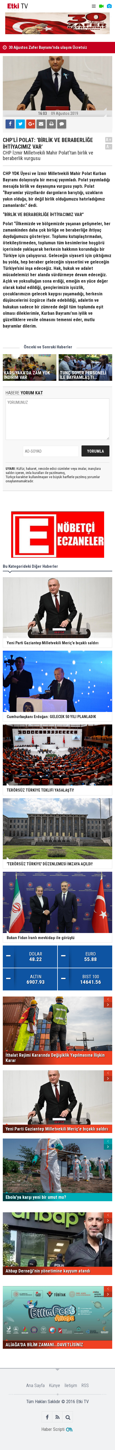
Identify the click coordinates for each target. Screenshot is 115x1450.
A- (108, 146)
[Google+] (30, 124)
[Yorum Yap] (61, 124)
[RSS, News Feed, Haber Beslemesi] (57, 1417)
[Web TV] (101, 6)
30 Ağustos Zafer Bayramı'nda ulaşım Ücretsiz (48, 47)
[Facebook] (10, 124)
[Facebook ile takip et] (47, 1417)
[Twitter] (20, 124)
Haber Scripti (52, 1429)
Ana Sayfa (35, 1385)
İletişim (70, 1385)
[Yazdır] (51, 124)
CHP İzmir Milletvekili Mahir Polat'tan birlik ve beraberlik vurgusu (48, 155)
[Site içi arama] (68, 1417)
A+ (109, 139)
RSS (85, 1385)
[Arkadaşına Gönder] (41, 124)
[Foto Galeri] (109, 6)
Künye (54, 1385)
